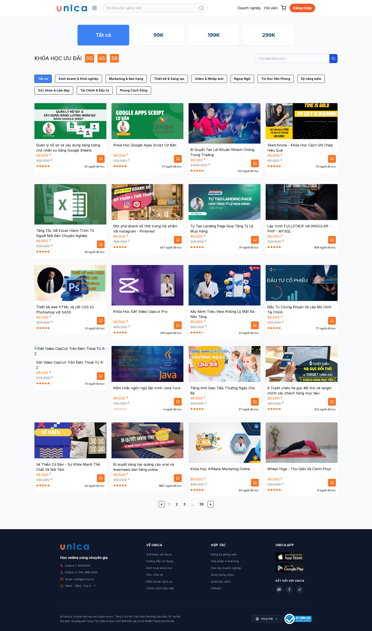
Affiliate (216, 588)
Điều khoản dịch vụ (159, 581)
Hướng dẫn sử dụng (159, 561)
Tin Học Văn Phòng (275, 79)
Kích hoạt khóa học (159, 568)
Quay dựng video (222, 574)
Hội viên (270, 8)
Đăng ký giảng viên (224, 554)
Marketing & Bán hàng (126, 79)
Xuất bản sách (221, 581)
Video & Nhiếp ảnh (209, 79)
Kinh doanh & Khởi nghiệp (78, 79)
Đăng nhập (302, 8)
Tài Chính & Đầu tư (94, 90)
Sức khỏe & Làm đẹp (54, 90)
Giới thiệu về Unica (159, 554)
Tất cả (103, 35)
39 (201, 504)
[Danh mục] (94, 8)
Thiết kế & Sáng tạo (169, 79)
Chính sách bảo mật (160, 588)
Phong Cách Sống (133, 90)
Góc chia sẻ (154, 574)
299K (268, 35)
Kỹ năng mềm (311, 79)
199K (214, 35)
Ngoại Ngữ (242, 79)
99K (158, 35)
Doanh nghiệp (249, 8)
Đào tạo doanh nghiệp (226, 568)
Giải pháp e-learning (225, 561)
